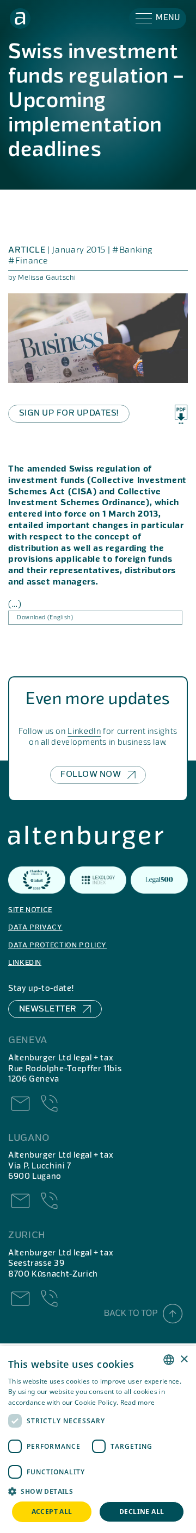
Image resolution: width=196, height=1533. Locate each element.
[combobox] (168, 1359)
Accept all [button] (52, 1511)
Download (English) (45, 617)
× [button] (184, 1359)
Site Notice (30, 910)
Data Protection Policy (57, 945)
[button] (157, 18)
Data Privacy (35, 928)
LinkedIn (84, 732)
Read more (137, 1402)
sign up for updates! (69, 413)
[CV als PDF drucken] (181, 414)
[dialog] (98, 1439)
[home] (20, 18)
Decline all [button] (141, 1511)
